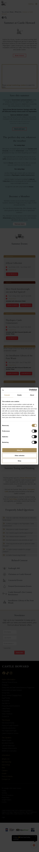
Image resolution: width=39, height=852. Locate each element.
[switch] (34, 431)
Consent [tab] (7, 395)
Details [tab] (19, 395)
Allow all (19, 450)
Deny (19, 461)
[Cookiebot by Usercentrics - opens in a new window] (29, 390)
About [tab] (32, 395)
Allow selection (19, 455)
